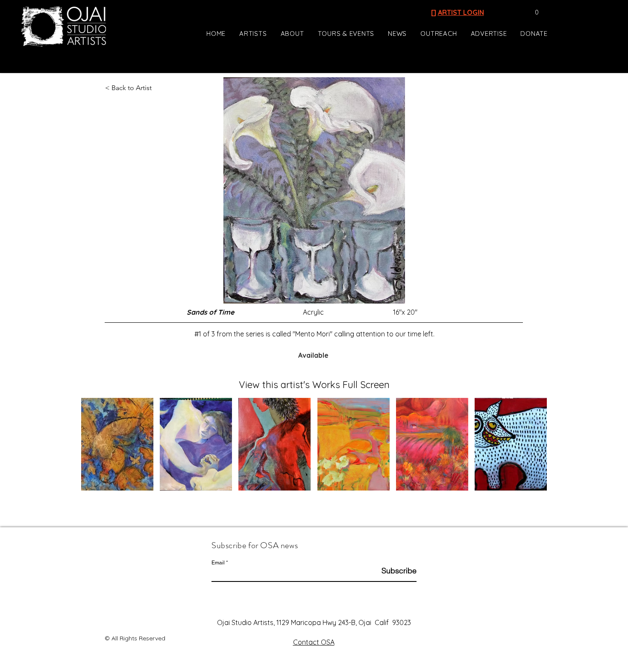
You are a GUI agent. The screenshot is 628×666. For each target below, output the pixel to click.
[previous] (97, 449)
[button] (532, 12)
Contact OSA (314, 642)
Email (218, 562)
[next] (531, 449)
